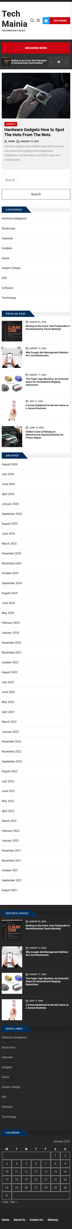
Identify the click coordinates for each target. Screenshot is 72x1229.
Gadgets (10, 124)
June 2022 (8, 791)
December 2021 (11, 850)
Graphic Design (11, 268)
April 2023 (8, 712)
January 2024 (10, 632)
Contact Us (36, 1219)
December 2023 (11, 642)
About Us (19, 1219)
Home (5, 1219)
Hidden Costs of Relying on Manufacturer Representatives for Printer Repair (44, 434)
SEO (4, 278)
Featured (7, 238)
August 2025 (9, 523)
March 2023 (9, 721)
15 (55, 1171)
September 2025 (12, 514)
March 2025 (9, 543)
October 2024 (10, 573)
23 (65, 1179)
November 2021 (11, 860)
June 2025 (8, 533)
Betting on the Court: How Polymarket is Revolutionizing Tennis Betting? (29, 61)
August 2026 (9, 464)
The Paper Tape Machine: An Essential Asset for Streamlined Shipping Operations (47, 381)
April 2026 (8, 494)
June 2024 (8, 603)
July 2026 (8, 474)
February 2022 (11, 830)
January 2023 (10, 731)
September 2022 (12, 761)
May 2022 (8, 801)
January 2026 (10, 504)
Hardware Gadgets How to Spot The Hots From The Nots (34, 132)
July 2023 (8, 682)
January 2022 (10, 840)
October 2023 (10, 662)
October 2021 (10, 870)
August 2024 (9, 593)
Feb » (13, 1202)
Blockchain (8, 228)
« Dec (5, 1202)
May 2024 (8, 613)
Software (7, 288)
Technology (9, 297)
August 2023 (9, 672)
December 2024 (11, 553)
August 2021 (9, 890)
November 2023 (11, 652)
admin (11, 141)
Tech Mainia (14, 19)
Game (5, 258)
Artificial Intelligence (14, 218)
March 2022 (9, 820)
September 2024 (12, 583)
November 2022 (11, 751)
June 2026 (8, 484)
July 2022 (8, 781)
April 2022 (8, 811)
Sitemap (53, 1219)
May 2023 (8, 702)
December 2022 (11, 741)
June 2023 (8, 692)
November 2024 (11, 563)
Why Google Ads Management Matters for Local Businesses (47, 354)
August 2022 (9, 771)
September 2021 (12, 880)
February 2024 (11, 622)
